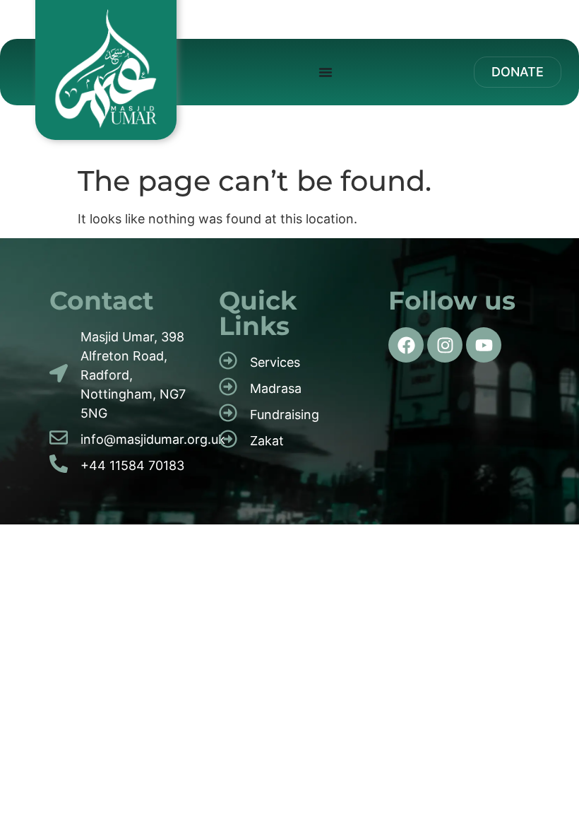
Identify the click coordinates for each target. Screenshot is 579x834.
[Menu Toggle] (325, 72)
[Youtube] (483, 345)
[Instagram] (444, 345)
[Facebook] (406, 345)
